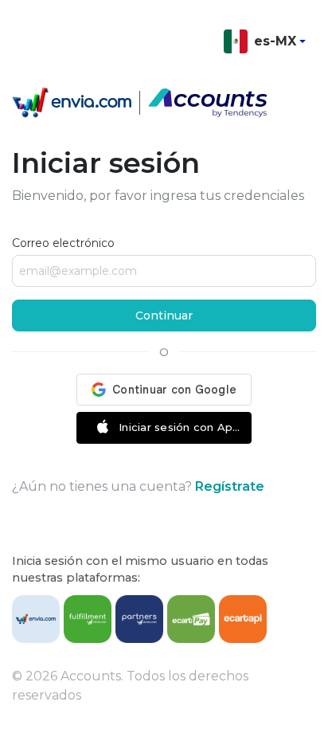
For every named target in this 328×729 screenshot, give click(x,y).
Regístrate (229, 486)
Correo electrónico (63, 243)
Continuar (164, 315)
